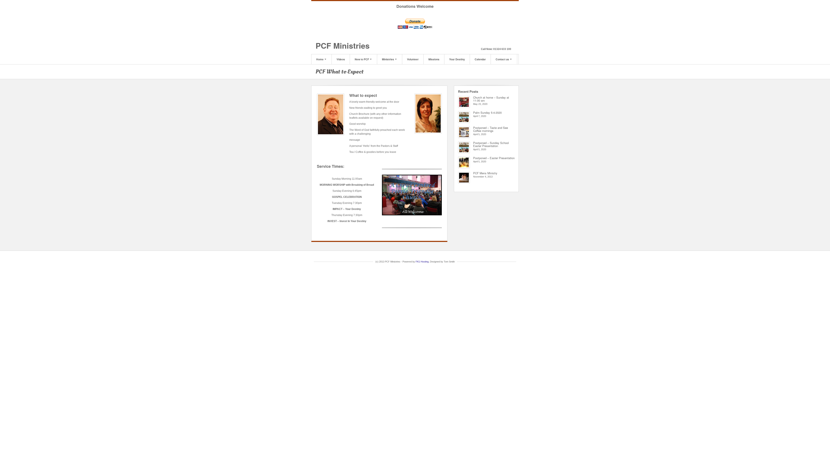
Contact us (502, 59)
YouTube (508, 43)
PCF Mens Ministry (485, 173)
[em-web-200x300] (428, 113)
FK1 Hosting (422, 261)
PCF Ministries (343, 45)
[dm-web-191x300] (330, 114)
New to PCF (362, 59)
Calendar (480, 59)
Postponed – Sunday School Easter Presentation (491, 144)
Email (496, 43)
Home (320, 59)
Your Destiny (457, 59)
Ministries (388, 59)
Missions (433, 59)
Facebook (502, 43)
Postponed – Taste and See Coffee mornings (490, 129)
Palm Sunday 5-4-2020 (487, 112)
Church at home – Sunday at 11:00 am (491, 98)
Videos (341, 59)
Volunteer (413, 59)
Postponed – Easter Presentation (494, 158)
